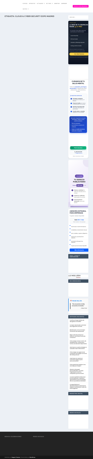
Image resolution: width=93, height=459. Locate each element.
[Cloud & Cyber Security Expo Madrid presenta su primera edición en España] (32, 23)
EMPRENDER (64, 3)
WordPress (32, 457)
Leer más (9, 39)
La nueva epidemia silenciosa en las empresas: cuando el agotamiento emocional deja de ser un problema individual (78, 379)
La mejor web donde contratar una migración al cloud (78, 325)
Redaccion (10, 33)
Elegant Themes (16, 457)
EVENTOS (21, 33)
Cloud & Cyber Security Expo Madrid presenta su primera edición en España (32, 31)
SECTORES (48, 3)
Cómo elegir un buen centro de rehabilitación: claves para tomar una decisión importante (78, 342)
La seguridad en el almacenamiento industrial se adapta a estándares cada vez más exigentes (78, 386)
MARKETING (57, 3)
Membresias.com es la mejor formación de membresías (77, 330)
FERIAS (24, 33)
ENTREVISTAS (32, 3)
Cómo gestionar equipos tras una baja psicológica (78, 365)
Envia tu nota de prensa (80, 6)
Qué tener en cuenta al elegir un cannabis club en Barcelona (78, 348)
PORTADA (25, 3)
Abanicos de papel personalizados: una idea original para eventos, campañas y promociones (77, 371)
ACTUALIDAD (40, 3)
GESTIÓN (25, 9)
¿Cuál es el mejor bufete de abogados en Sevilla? (77, 320)
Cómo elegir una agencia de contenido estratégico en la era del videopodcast (78, 353)
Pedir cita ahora (78, 148)
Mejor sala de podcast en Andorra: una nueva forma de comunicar (77, 336)
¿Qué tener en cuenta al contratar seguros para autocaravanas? (76, 360)
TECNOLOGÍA (29, 33)
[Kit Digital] (78, 270)
